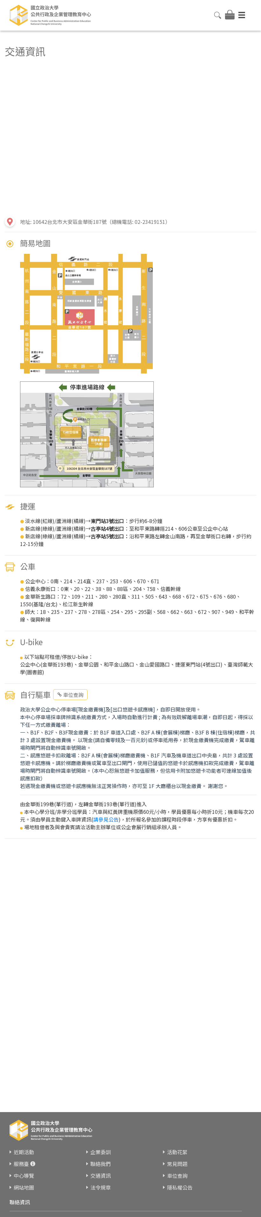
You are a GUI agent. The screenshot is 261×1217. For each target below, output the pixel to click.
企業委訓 (100, 1152)
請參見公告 (106, 819)
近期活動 (24, 1152)
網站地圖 (24, 1187)
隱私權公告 (180, 1187)
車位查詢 (73, 694)
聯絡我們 (100, 1164)
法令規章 (100, 1187)
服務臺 (21, 1164)
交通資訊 (100, 1175)
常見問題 (177, 1164)
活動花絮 (177, 1152)
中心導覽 (24, 1175)
